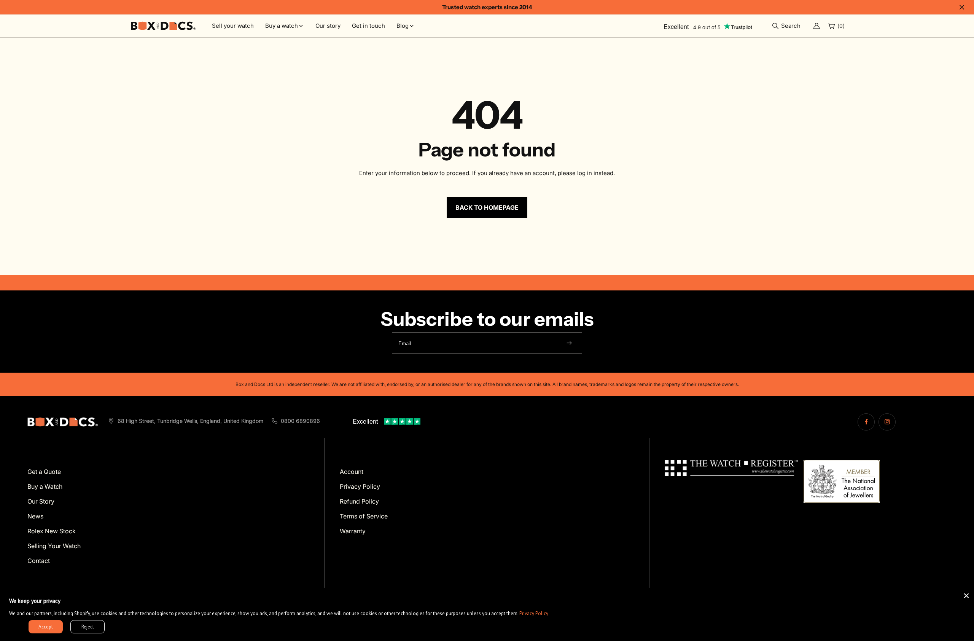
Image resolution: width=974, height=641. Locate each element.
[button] (788, 25)
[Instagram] (887, 422)
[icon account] (816, 25)
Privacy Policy (533, 613)
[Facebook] (866, 422)
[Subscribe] (569, 343)
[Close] (966, 596)
